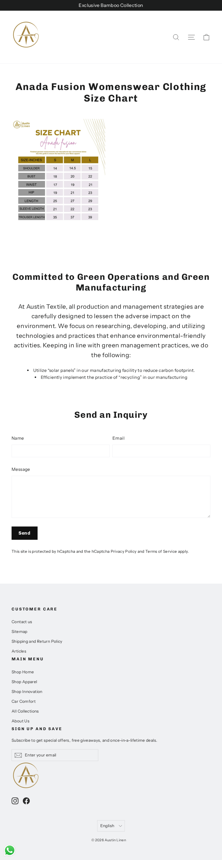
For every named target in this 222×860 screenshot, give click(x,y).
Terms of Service (161, 551)
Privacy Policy (124, 551)
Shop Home (23, 671)
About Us (20, 720)
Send (24, 533)
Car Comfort (24, 701)
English (107, 825)
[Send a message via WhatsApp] (9, 850)
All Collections (25, 711)
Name (18, 438)
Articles (19, 651)
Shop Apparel (24, 681)
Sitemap (19, 631)
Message (21, 469)
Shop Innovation (27, 691)
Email (118, 438)
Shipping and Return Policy (37, 641)
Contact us (22, 621)
